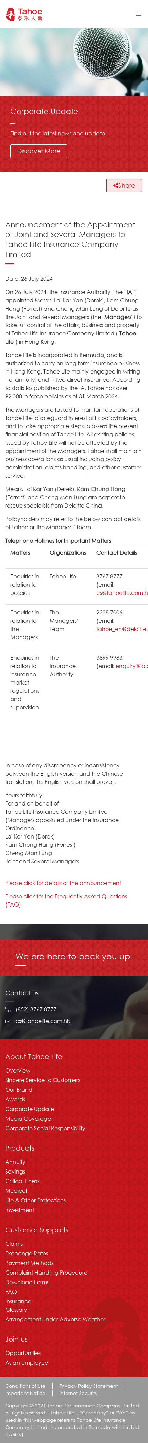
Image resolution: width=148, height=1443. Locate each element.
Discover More (39, 151)
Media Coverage (28, 1118)
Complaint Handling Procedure (46, 1272)
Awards (15, 1099)
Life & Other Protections (35, 1200)
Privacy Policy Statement (89, 1386)
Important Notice (25, 1393)
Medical (16, 1190)
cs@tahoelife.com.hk (42, 1020)
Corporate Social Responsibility (45, 1128)
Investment (19, 1209)
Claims (14, 1243)
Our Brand (18, 1089)
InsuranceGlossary (18, 1305)
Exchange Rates (26, 1253)
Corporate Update (29, 1108)
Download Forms (27, 1282)
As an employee (26, 1362)
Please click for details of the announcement (63, 882)
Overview (17, 1070)
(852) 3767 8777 (35, 1009)
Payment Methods (29, 1262)
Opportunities (23, 1352)
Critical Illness (22, 1181)
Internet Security (79, 1393)
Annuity (15, 1161)
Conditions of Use (25, 1386)
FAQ (11, 1291)
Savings (15, 1171)
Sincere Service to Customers (42, 1080)
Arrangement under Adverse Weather (55, 1319)
